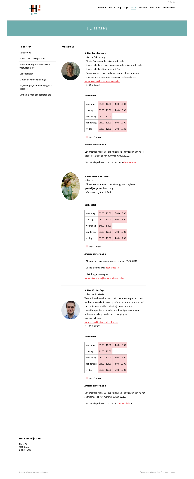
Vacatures (155, 7)
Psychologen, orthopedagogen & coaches (36, 87)
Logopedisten (26, 73)
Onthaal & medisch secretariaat (35, 94)
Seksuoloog (25, 52)
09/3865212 (95, 84)
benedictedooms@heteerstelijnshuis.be (104, 278)
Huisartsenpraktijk (118, 7)
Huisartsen (25, 46)
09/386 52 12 (26, 450)
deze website (129, 162)
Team (133, 7)
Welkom (102, 7)
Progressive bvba (168, 472)
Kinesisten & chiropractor (32, 58)
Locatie (143, 7)
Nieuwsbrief (169, 7)
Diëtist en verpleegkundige (33, 79)
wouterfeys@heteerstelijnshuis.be (101, 322)
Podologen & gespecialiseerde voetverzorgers (35, 66)
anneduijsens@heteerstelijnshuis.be (102, 80)
